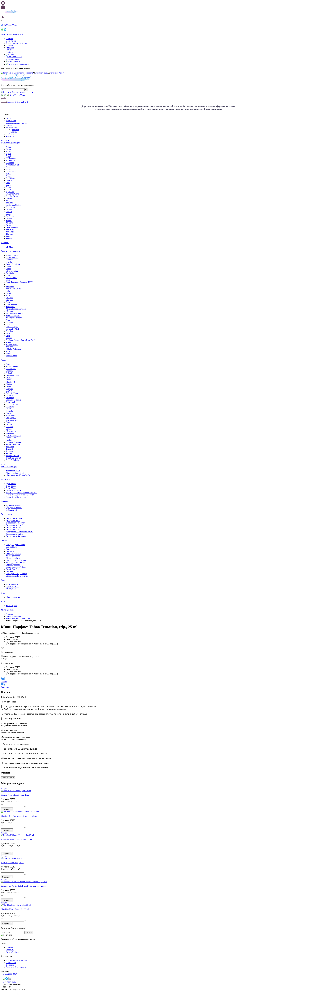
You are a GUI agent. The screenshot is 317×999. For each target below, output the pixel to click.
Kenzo (8, 422)
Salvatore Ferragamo (14, 442)
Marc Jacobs (11, 431)
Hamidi (9, 198)
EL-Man (9, 247)
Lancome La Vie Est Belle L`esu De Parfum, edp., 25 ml (23, 886)
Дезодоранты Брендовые (16, 536)
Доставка (10, 47)
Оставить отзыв (8, 778)
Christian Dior (11, 382)
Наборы (4, 501)
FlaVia (8, 189)
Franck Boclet (11, 278)
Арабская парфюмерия (10, 143)
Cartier (8, 266)
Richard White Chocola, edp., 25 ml (15, 795)
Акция (4, 788)
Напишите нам (14, 61)
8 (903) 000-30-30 (14, 57)
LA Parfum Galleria (13, 205)
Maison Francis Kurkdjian (16, 309)
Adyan (8, 149)
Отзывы (9, 45)
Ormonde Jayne (12, 327)
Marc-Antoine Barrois (14, 313)
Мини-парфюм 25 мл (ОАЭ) (18, 475)
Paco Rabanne (11, 438)
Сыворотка (10, 571)
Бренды (9, 50)
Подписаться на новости (18, 64)
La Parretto (10, 207)
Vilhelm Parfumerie (13, 349)
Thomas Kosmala (13, 444)
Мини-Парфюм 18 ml (15, 473)
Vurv (8, 236)
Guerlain (9, 411)
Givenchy (10, 406)
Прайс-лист (11, 52)
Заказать (28, 932)
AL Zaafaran (11, 160)
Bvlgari (9, 373)
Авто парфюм (12, 584)
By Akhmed (10, 178)
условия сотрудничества (16, 123)
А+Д (3, 464)
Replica (9, 440)
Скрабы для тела (13, 565)
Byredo (9, 262)
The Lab (9, 234)
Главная (9, 39)
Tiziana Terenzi (12, 344)
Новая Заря (5, 479)
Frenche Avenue (12, 196)
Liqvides (9, 300)
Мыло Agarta (11, 606)
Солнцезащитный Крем (16, 567)
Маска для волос (13, 556)
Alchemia (5, 243)
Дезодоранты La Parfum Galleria (19, 532)
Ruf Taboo (17, 639)
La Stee (9, 209)
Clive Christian (12, 271)
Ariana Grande (12, 366)
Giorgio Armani (12, 404)
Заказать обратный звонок (12, 34)
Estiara (8, 187)
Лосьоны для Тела (13, 553)
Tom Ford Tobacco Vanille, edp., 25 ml (16, 839)
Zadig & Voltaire (12, 460)
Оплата (4, 682)
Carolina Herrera (12, 375)
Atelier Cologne (12, 255)
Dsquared (9, 395)
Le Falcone (10, 216)
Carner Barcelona (13, 264)
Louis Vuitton (11, 304)
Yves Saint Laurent (13, 458)
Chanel (9, 377)
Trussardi (9, 347)
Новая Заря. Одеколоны (16, 497)
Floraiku (9, 275)
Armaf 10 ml (11, 171)
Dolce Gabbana (12, 393)
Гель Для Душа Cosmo (15, 545)
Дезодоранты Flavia (14, 529)
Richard (9, 333)
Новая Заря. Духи (13, 490)
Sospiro (9, 338)
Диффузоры (11, 589)
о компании (11, 121)
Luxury (9, 218)
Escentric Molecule (13, 400)
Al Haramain (11, 158)
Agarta (3, 601)
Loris (3, 580)
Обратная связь (12, 59)
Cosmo (4, 540)
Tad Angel (10, 232)
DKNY (9, 391)
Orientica (9, 322)
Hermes (9, 413)
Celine (8, 269)
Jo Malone (10, 286)
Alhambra (10, 163)
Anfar (8, 167)
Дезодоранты (6, 514)
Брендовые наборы (14, 508)
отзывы (9, 125)
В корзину (6, 809)
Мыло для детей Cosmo (16, 560)
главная (9, 118)
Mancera (9, 311)
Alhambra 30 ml (12, 165)
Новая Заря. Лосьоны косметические (21, 493)
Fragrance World (12, 194)
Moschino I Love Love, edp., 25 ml (15, 909)
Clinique (9, 384)
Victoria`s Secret (12, 456)
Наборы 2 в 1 (11, 510)
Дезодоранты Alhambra (15, 523)
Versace (9, 453)
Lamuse (9, 212)
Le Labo (9, 298)
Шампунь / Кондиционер (16, 574)
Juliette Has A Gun (13, 289)
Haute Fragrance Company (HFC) (19, 282)
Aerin (8, 364)
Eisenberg (10, 398)
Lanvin (9, 429)
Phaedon (9, 331)
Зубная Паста (11, 547)
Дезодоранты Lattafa (14, 534)
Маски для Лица (13, 558)
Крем (8, 549)
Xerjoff (9, 353)
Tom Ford (10, 447)
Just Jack (9, 203)
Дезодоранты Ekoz (14, 527)
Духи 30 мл (11, 486)
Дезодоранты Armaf (14, 525)
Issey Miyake (11, 418)
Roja (8, 336)
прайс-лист (10, 134)
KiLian (9, 295)
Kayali (8, 293)
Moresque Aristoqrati (14, 318)
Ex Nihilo (10, 273)
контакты (10, 136)
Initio (8, 284)
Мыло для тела (7, 610)
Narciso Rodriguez (13, 435)
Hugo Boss (10, 415)
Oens (3, 593)
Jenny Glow (10, 200)
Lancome (9, 427)
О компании (11, 41)
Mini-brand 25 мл (13, 471)
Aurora (9, 176)
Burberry (9, 371)
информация (11, 127)
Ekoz (8, 183)
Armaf (8, 169)
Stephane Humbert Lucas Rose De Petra (22, 340)
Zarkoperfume (11, 356)
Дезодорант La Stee (14, 518)
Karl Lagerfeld (11, 420)
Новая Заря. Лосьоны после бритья (20, 495)
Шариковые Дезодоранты (17, 576)
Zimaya (9, 238)
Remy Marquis (12, 227)
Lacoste (9, 424)
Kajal (8, 291)
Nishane (9, 320)
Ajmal (8, 154)
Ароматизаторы (12, 586)
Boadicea (9, 260)
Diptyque (9, 389)
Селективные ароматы (10, 251)
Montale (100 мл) (13, 315)
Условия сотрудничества (16, 43)
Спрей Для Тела (12, 569)
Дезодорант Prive (13, 521)
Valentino (9, 451)
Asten (8, 174)
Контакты (10, 54)
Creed (8, 386)
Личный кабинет (57, 73)
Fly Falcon (10, 192)
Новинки (5, 140)
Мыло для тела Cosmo (15, 562)
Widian (9, 351)
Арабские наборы (13, 505)
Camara (9, 180)
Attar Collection (12, 257)
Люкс (3, 360)
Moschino (10, 433)
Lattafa (8, 214)
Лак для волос (12, 551)
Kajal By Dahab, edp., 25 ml (12, 863)
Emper (8, 185)
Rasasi (8, 225)
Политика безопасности (16, 967)
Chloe (8, 380)
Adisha (9, 147)
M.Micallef (10, 307)
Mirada (9, 221)
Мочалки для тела (13, 597)
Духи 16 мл (11, 484)
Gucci (8, 409)
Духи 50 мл (11, 488)
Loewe (8, 302)
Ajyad (8, 156)
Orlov (8, 324)
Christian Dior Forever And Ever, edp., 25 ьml (19, 816)
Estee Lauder (11, 402)
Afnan (8, 151)
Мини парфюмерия (9, 466)
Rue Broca (10, 229)
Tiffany (9, 342)
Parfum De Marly (13, 329)
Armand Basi (11, 369)
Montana (9, 223)
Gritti (8, 280)
